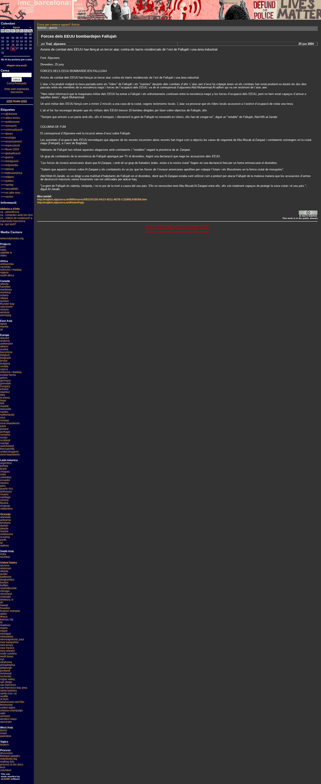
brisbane (5, 522)
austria (4, 349)
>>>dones (7, 133)
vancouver (6, 306)
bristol (3, 360)
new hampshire (9, 642)
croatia (4, 366)
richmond (5, 673)
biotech (4, 744)
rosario (4, 494)
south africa (7, 275)
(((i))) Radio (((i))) (17, 101)
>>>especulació (10, 145)
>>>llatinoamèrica (11, 173)
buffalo (4, 585)
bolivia (4, 465)
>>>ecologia (8, 137)
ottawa (4, 298)
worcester (6, 721)
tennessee (6, 704)
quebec (4, 301)
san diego (6, 682)
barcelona (6, 352)
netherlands (7, 414)
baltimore (5, 576)
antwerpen (6, 343)
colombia (5, 477)
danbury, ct (6, 599)
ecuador (5, 480)
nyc (2, 659)
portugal (5, 431)
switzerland (7, 446)
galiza (3, 377)
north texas (6, 656)
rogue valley (7, 679)
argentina (6, 463)
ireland (4, 389)
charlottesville (8, 588)
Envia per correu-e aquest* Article (58, 24)
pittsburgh (6, 667)
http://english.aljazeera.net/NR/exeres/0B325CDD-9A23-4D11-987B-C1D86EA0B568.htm (92, 199)
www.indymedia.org (12, 238)
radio (3, 249)
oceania (5, 537)
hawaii (4, 605)
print (2, 246)
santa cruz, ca (8, 693)
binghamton (7, 579)
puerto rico (6, 488)
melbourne (6, 534)
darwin (4, 525)
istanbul (5, 392)
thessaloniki (7, 448)
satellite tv (6, 252)
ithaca (3, 616)
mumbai (5, 556)
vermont (5, 716)
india (3, 554)
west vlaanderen (10, 454)
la (1, 622)
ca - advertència (9, 212)
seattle (4, 696)
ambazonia (7, 264)
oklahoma (6, 662)
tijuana (4, 502)
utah (2, 713)
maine (4, 628)
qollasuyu (6, 491)
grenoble (5, 383)
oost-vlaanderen (10, 423)
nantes (4, 411)
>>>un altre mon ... (12, 192)
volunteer (5, 770)
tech (2, 767)
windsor (5, 312)
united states (7, 707)
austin (3, 574)
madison (5, 625)
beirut (3, 730)
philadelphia (7, 665)
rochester (5, 676)
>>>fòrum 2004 (10, 149)
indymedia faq (8, 758)
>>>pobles (7, 180)
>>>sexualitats (9, 188)
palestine (5, 736)
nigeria (4, 272)
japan (3, 323)
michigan (5, 633)
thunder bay (7, 303)
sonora (4, 500)
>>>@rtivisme (9, 114)
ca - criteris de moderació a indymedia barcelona (16, 220)
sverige (4, 443)
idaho (3, 613)
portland (5, 670)
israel (3, 733)
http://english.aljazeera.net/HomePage (60, 202)
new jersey (6, 645)
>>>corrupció (9, 125)
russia (3, 437)
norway (4, 420)
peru (3, 485)
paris (3, 426)
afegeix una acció (17, 65)
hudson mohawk (10, 610)
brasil (3, 468)
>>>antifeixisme (10, 121)
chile (3, 474)
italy (2, 394)
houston (5, 608)
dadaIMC (5, 779)
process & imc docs (11, 764)
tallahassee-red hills (12, 702)
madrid (4, 406)
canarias (5, 266)
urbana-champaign (11, 710)
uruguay (5, 505)
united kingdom (9, 451)
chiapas (5, 471)
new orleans (7, 650)
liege (3, 400)
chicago (5, 591)
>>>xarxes (7, 196)
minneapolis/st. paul (12, 639)
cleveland (6, 593)
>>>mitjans (7, 176)
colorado (5, 596)
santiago (5, 497)
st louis (4, 699)
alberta (4, 283)
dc (1, 602)
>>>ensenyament (11, 141)
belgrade (5, 357)
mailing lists (7, 761)
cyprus (4, 369)
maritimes (6, 289)
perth (3, 539)
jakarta (4, 528)
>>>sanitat (7, 184)
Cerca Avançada (16, 83)
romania (5, 434)
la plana (5, 397)
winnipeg (5, 315)
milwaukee (6, 636)
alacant (4, 338)
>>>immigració (10, 161)
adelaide (5, 517)
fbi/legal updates (10, 756)
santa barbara (8, 690)
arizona (4, 565)
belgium (5, 355)
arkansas (5, 568)
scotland (5, 440)
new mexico (7, 647)
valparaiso (6, 508)
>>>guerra (7, 157)
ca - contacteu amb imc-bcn (16, 215)
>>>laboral (7, 169)
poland (4, 428)
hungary (5, 386)
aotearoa (5, 520)
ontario (4, 295)
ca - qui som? (8, 224)
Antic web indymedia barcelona (16, 91)
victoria (4, 309)
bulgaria (5, 363)
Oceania (5, 514)
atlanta (4, 571)
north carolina (8, 653)
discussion (6, 753)
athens (4, 346)
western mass (8, 719)
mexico (4, 483)
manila (4, 326)
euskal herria (8, 374)
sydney (4, 545)
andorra (5, 340)
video (3, 255)
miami (3, 630)
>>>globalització (11, 153)
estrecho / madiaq (10, 269)
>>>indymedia (9, 165)
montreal (5, 292)
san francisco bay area (13, 687)
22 (25, 45)
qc (1, 329)
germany (5, 380)
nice (2, 417)
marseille (5, 409)
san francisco (8, 684)
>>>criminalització (11, 129)
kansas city (6, 619)
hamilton (5, 286)
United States (8, 562)
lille (2, 403)
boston (4, 582)
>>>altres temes (10, 117)
